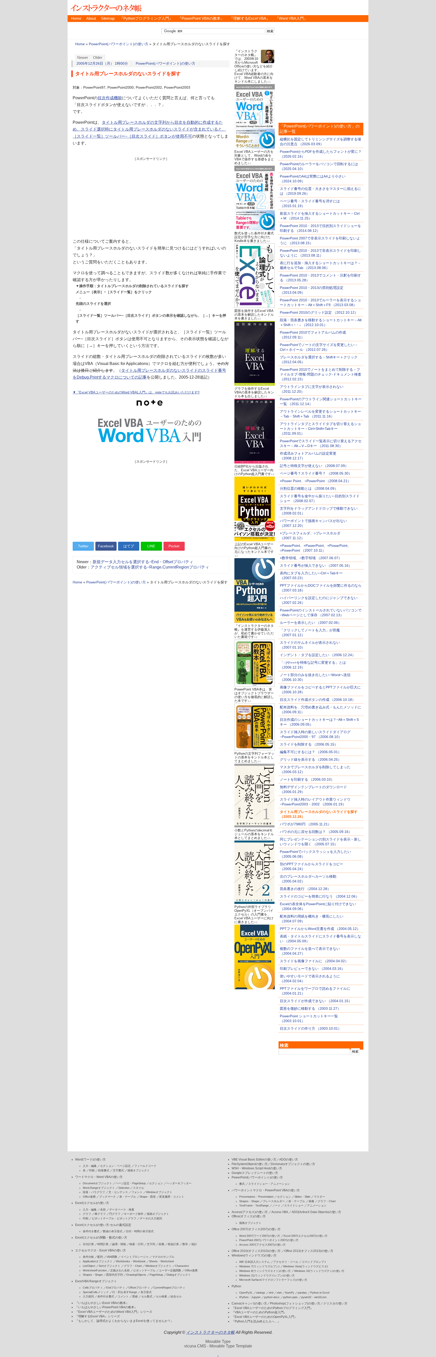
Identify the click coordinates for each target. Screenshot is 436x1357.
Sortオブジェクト (109, 1265)
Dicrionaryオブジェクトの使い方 (293, 1164)
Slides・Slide (302, 1196)
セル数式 (146, 1296)
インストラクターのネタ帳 (105, 7)
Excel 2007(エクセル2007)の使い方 (306, 1235)
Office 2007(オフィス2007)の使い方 (256, 1229)
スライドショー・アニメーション (269, 1183)
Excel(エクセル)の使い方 (92, 1203)
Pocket (174, 546)
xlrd (271, 1292)
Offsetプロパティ (139, 1287)
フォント (137, 1192)
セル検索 (161, 1296)
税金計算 (173, 1244)
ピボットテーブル (144, 1270)
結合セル (176, 1296)
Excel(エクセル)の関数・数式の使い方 (101, 1237)
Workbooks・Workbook (131, 1261)
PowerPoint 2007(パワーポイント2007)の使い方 (268, 1240)
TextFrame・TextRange (254, 1205)
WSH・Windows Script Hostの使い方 (257, 1168)
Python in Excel (319, 1292)
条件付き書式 (91, 1231)
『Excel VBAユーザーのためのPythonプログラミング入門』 (272, 1308)
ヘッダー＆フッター (179, 1183)
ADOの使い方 (288, 1159)
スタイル (138, 1187)
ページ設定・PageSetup (131, 1183)
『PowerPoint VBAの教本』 (201, 18)
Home (76, 18)
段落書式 (103, 1170)
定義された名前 (120, 1270)
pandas (302, 1292)
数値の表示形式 (112, 1231)
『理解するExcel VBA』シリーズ (97, 1316)
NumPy (289, 1292)
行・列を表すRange (124, 1292)
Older (97, 58)
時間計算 (102, 1244)
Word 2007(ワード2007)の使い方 (259, 1235)
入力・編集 (90, 1165)
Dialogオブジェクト (179, 1274)
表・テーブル (127, 1196)
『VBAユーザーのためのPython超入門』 (259, 1312)
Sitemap (108, 18)
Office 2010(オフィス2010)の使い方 (256, 1251)
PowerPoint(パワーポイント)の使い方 (118, 44)
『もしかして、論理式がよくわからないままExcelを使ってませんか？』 (124, 1321)
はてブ (128, 546)
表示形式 (146, 1292)
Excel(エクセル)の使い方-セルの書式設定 (103, 1225)
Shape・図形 (148, 1196)
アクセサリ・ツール (285, 1261)
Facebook (106, 546)
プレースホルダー (274, 1201)
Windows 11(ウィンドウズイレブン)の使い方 (267, 1275)
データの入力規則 (151, 1218)
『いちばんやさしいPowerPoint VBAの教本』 (106, 1307)
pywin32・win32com (313, 1297)
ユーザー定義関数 (170, 1270)
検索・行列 (136, 1244)
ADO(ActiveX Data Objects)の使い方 (316, 1212)
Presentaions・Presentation (256, 1196)
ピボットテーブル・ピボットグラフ (114, 1218)
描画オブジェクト (138, 1170)
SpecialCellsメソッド (96, 1292)
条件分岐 (88, 1256)
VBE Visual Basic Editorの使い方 (254, 1159)
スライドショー (294, 1205)
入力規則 (88, 1296)
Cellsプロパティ (93, 1287)
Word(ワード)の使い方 (90, 1159)
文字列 (151, 1244)
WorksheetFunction (95, 1270)
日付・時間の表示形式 (140, 1231)
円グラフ (114, 1213)
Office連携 (89, 1196)
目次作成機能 (110, 98)
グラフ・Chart (133, 1265)
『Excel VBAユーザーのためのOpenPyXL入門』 (264, 1317)
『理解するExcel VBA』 (249, 18)
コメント (123, 1296)
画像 (311, 1201)
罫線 (135, 1296)
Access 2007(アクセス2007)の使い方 (262, 1244)
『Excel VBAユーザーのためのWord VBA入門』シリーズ (113, 1312)
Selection (123, 1187)
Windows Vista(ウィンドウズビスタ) (305, 1266)
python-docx (272, 1297)
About (91, 18)
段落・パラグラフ (94, 1192)
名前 (103, 1209)
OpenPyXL (246, 1292)
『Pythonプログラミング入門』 (146, 18)
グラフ (87, 1213)
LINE (151, 546)
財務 (161, 1244)
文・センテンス (118, 1192)
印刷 (92, 1170)
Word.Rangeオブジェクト (99, 1187)
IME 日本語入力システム (254, 1261)
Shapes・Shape (93, 1274)
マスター (319, 1196)
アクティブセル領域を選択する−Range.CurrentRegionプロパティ (150, 567)
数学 (185, 1244)
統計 (194, 1244)
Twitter (83, 546)
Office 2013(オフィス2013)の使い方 (308, 1251)
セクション (156, 1183)
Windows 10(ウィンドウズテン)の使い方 (319, 1270)
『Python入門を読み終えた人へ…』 (256, 1321)
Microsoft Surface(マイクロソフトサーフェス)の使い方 (273, 1279)
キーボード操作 (133, 1213)
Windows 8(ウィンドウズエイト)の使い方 (265, 1270)
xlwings (260, 1292)
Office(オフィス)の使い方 (249, 1216)
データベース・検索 (121, 1209)
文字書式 (118, 1170)
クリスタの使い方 (335, 1303)
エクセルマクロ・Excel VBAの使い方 (100, 1250)
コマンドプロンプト (314, 1261)
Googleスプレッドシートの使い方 (255, 1173)
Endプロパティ (115, 1287)
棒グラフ (100, 1213)
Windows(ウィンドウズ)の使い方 (254, 1255)
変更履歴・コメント (171, 1196)
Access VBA (279, 1212)
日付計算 (88, 1244)
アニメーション (316, 1205)
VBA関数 (111, 1256)
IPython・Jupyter (250, 1297)
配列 (100, 1256)
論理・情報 (119, 1244)
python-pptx (290, 1297)
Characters (182, 1265)
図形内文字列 (114, 1274)
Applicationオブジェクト (98, 1261)
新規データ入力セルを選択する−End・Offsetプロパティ (143, 562)
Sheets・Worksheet (161, 1261)
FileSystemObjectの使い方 (250, 1164)
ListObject (89, 1265)
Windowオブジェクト (159, 1192)
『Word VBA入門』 (291, 18)
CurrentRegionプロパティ (169, 1287)
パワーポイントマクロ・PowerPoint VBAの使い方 (266, 1190)
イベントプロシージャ (135, 1256)
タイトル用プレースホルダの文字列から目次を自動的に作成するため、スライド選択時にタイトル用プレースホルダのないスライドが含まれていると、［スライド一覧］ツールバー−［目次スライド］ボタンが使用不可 (149, 129)
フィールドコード (145, 1165)
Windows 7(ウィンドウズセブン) (259, 1266)
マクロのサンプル (163, 1256)
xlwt (279, 1292)
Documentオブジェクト (97, 1183)
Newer (82, 58)
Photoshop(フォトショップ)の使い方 (295, 1303)
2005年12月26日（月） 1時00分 (102, 63)
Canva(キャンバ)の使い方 (249, 1303)
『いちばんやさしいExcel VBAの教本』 (102, 1303)
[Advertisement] (151, 196)
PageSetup (156, 1274)
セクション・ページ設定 (115, 1165)
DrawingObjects (136, 1274)
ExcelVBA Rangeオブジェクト (96, 1281)
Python (236, 1286)
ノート (276, 1205)
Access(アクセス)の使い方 (250, 1212)
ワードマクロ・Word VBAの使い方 (99, 1177)
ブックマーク (107, 1196)
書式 (242, 1183)
